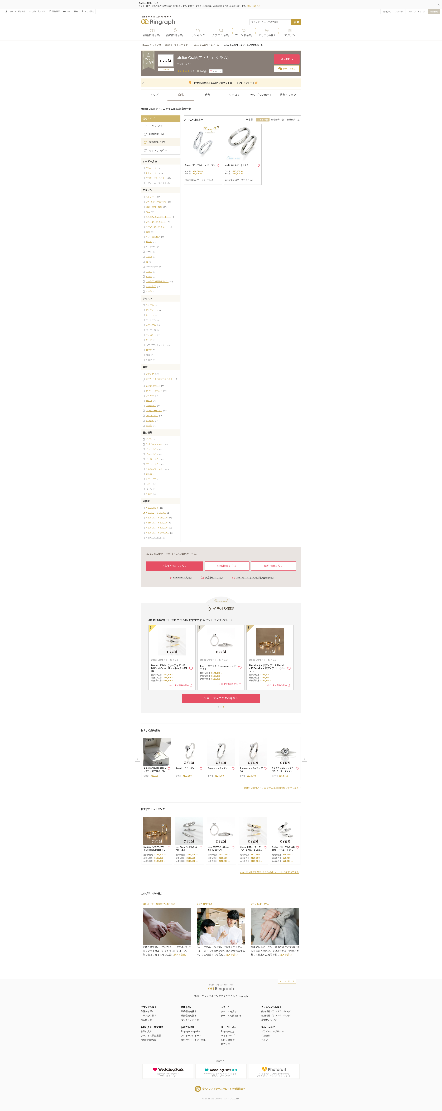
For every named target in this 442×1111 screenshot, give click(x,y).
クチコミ (221, 35)
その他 (149, 291)
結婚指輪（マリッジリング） (177, 45)
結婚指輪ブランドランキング (275, 1015)
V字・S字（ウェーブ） (156, 202)
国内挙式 (387, 12)
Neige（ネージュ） (161, 667)
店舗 (207, 94)
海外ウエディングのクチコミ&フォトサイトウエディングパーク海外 (221, 1075)
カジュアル (151, 325)
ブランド (244, 35)
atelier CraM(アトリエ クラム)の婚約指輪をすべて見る (271, 787)
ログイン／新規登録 (16, 11)
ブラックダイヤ (153, 464)
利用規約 (265, 1035)
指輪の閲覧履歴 (148, 1039)
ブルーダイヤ (152, 454)
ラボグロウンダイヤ (155, 444)
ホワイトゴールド (154, 391)
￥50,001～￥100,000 (156, 513)
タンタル (150, 420)
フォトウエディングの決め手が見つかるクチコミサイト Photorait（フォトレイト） (274, 1075)
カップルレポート (261, 94)
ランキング (198, 35)
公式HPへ (287, 58)
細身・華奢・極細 (154, 207)
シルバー (150, 396)
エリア (267, 35)
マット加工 (151, 286)
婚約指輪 (175, 35)
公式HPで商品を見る (179, 684)
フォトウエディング (416, 12)
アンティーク (152, 310)
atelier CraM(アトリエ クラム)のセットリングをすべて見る (269, 872)
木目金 (149, 276)
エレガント (151, 335)
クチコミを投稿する (231, 1015)
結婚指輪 (434, 12)
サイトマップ (227, 1035)
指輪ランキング (269, 1019)
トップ (154, 94)
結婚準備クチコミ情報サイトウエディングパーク (168, 1075)
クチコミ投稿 (72, 11)
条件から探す (147, 1011)
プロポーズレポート (191, 1035)
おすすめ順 (262, 119)
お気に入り (146, 1031)
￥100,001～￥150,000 (156, 518)
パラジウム (151, 405)
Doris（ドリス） (209, 667)
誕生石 (149, 474)
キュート (150, 315)
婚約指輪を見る (273, 565)
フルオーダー (152, 168)
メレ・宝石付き (153, 237)
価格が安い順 (277, 119)
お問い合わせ (227, 1039)
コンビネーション (154, 410)
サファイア (151, 479)
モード (149, 340)
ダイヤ (149, 439)
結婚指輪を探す (189, 1015)
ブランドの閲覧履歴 (151, 1035)
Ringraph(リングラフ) (151, 45)
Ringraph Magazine (190, 1031)
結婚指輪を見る (227, 565)
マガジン (289, 35)
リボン (149, 256)
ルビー (149, 484)
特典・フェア (288, 94)
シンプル (150, 305)
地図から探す (147, 1019)
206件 (203, 71)
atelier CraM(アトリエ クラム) (207, 45)
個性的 (149, 350)
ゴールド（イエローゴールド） (160, 379)
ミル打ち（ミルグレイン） (158, 216)
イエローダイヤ (153, 459)
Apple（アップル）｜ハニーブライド (202, 165)
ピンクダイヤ (152, 449)
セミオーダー (152, 173)
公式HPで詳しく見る (174, 565)
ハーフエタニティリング (157, 227)
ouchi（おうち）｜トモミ (237, 165)
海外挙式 (399, 12)
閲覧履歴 (56, 11)
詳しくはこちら (254, 6)
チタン (149, 400)
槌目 (148, 232)
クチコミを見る (229, 1011)
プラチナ (150, 374)
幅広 (148, 212)
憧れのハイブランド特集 (193, 1039)
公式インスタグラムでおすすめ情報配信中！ (224, 1088)
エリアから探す (148, 1015)
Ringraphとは (227, 1031)
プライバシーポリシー (272, 1031)
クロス (149, 271)
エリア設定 (89, 11)
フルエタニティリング (156, 222)
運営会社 (225, 1044)
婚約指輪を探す (189, 1011)
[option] (157, 758)
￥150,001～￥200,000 (156, 523)
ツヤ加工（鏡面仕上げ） (157, 281)
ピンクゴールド (153, 386)
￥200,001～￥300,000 (156, 528)
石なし (149, 241)
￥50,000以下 (152, 508)
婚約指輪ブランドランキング (275, 1011)
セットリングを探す (191, 1019)
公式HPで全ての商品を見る (221, 696)
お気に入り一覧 (38, 11)
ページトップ (289, 981)
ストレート (151, 197)
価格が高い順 (293, 119)
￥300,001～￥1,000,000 (157, 533)
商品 (181, 94)
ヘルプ (264, 1039)
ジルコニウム (152, 415)
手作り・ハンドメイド (156, 178)
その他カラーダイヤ (155, 469)
